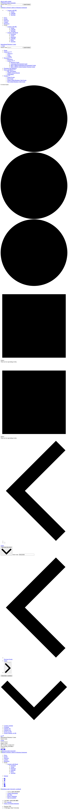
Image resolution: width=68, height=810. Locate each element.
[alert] (34, 324)
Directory (6, 20)
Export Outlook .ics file (10, 733)
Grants (9, 61)
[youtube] (4, 749)
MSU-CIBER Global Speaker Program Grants (23, 67)
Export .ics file (8, 731)
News (5, 17)
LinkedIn (13, 13)
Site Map (9, 794)
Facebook (13, 34)
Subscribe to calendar (6, 675)
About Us (6, 52)
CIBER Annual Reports (13, 73)
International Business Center (8, 44)
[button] (1, 6)
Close (3, 46)
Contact (6, 22)
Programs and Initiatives (10, 68)
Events (6, 19)
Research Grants (15, 62)
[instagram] (4, 781)
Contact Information (12, 793)
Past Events (10, 78)
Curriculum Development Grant (19, 64)
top (2, 736)
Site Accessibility (11, 797)
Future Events (11, 77)
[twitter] (1, 749)
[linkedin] (2, 749)
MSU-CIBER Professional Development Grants (23, 65)
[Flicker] (4, 784)
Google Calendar (8, 725)
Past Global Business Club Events (16, 81)
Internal (6, 776)
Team (8, 55)
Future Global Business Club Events (16, 80)
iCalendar (6, 727)
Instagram (13, 37)
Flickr (12, 40)
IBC (7, 748)
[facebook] (4, 778)
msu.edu (9, 802)
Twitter (12, 12)
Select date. (16, 554)
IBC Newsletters (11, 71)
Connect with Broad (12, 32)
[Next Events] (4, 543)
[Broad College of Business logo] (14, 7)
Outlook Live (7, 730)
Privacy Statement (12, 796)
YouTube (13, 15)
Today (2, 545)
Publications (10, 74)
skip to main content (6, 1)
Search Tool (4, 4)
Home (5, 50)
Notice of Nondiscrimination (11, 803)
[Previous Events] (35, 541)
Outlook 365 (7, 728)
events (2, 740)
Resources (6, 23)
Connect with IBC (12, 10)
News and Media (8, 70)
